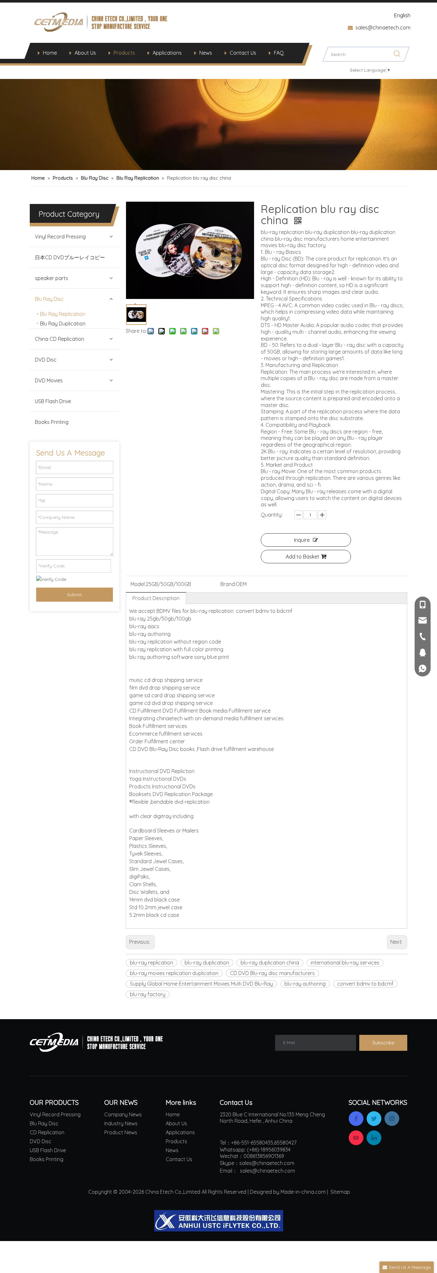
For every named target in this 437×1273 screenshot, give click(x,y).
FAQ (279, 53)
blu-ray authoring (305, 983)
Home (50, 53)
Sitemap (340, 1192)
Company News (123, 1114)
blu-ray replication (151, 962)
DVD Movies (49, 380)
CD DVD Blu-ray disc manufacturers (272, 973)
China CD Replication (59, 339)
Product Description (155, 598)
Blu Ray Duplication (62, 323)
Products (124, 53)
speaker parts (51, 278)
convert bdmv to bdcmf (365, 983)
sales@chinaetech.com (382, 27)
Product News (120, 1132)
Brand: (228, 584)
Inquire (302, 540)
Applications (167, 53)
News (205, 53)
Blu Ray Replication (62, 314)
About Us (85, 53)
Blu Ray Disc (49, 299)
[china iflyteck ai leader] (218, 1220)
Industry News (121, 1123)
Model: (138, 584)
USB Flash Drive (53, 401)
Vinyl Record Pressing (60, 236)
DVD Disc (46, 359)
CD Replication (47, 1132)
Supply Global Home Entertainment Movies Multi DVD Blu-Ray (201, 983)
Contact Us (243, 53)
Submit (74, 594)
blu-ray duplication (207, 962)
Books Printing (51, 422)
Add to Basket (302, 556)
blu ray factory (147, 994)
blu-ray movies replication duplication (174, 973)
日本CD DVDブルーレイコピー (70, 257)
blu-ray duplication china (270, 962)
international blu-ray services (345, 962)
